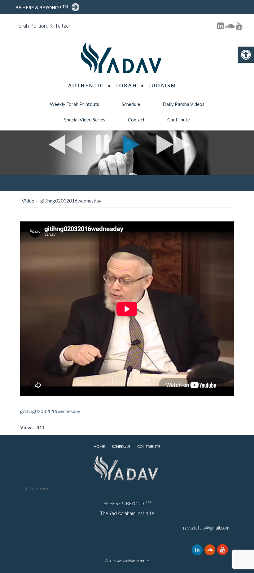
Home (99, 446)
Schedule (131, 104)
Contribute (178, 119)
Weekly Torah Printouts (74, 104)
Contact (136, 119)
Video (28, 200)
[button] (246, 55)
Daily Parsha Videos (183, 104)
